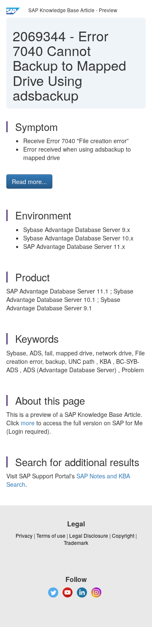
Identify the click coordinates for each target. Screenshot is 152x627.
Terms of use (50, 535)
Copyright (123, 535)
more (28, 423)
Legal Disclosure (88, 535)
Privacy (24, 535)
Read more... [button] (29, 181)
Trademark (76, 542)
